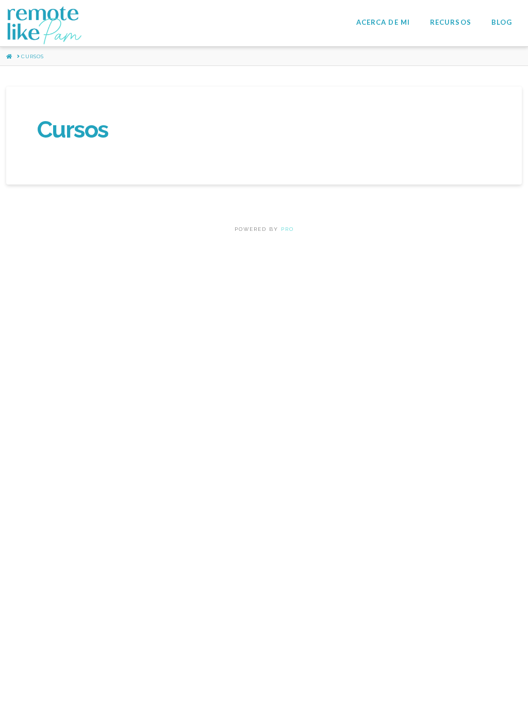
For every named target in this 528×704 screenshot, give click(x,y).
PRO (287, 229)
